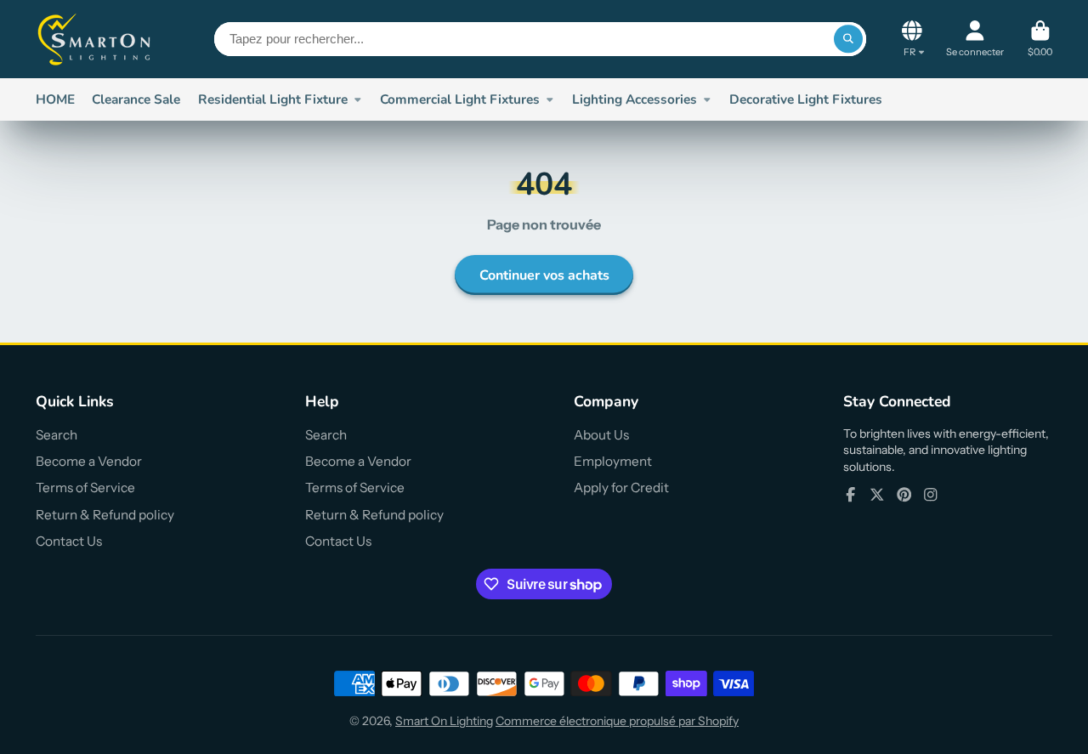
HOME (55, 99)
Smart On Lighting (444, 720)
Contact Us (69, 541)
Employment (613, 461)
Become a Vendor (89, 461)
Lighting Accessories (634, 99)
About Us (601, 435)
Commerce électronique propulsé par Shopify (617, 720)
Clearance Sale (136, 99)
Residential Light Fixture (273, 99)
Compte (975, 38)
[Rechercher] (848, 39)
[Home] (95, 39)
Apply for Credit (621, 487)
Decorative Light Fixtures (805, 99)
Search (56, 435)
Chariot (1040, 38)
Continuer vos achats (544, 275)
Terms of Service (85, 487)
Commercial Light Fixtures (460, 99)
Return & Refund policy (105, 515)
